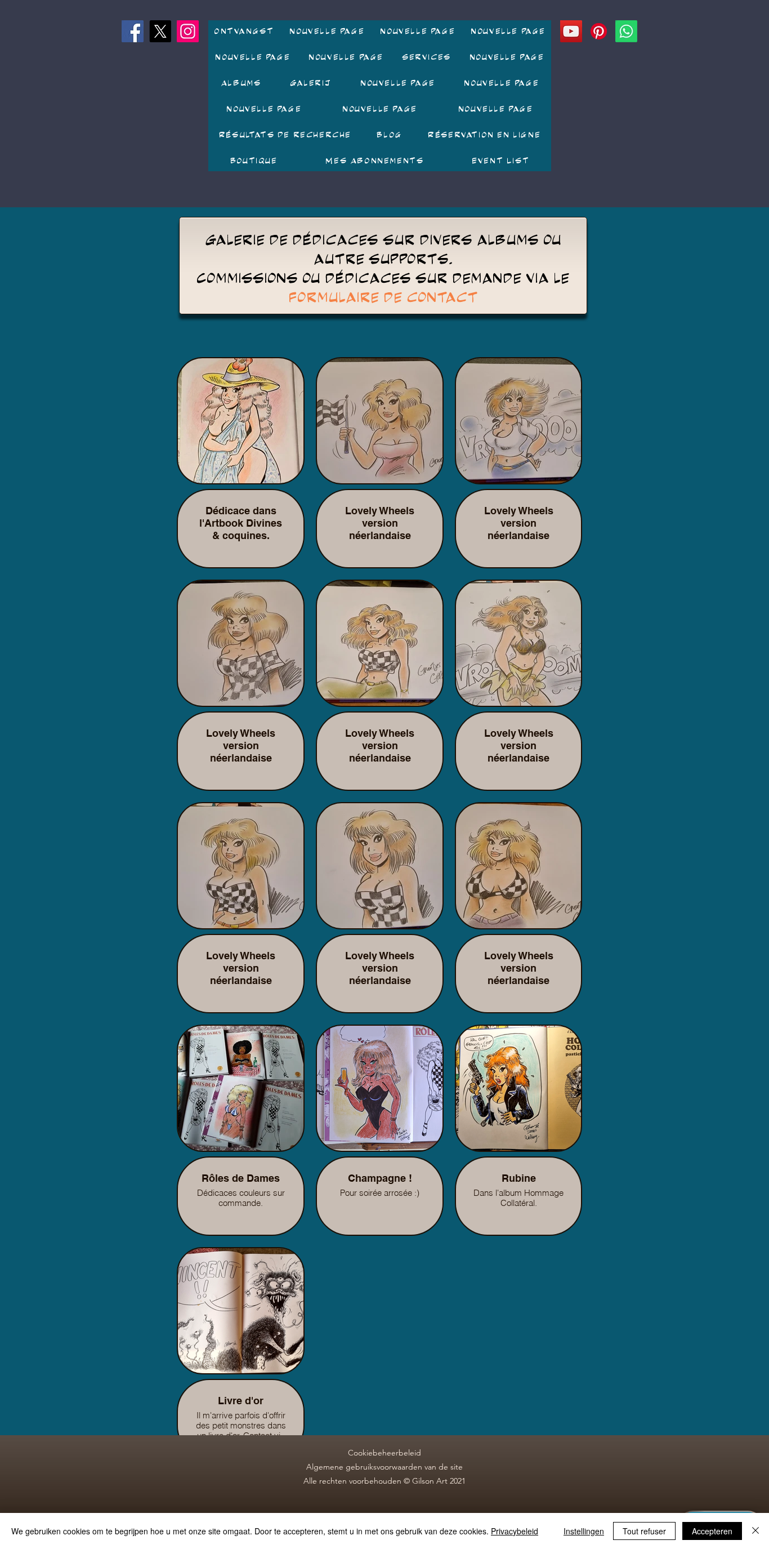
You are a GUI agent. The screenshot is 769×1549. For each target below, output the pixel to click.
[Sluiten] (755, 1531)
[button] (240, 83)
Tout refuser (644, 1531)
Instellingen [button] (584, 1531)
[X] (160, 31)
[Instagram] (188, 31)
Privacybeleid (514, 1531)
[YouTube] (571, 31)
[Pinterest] (599, 31)
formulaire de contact (383, 296)
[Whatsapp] (626, 31)
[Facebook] (133, 31)
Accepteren (712, 1531)
